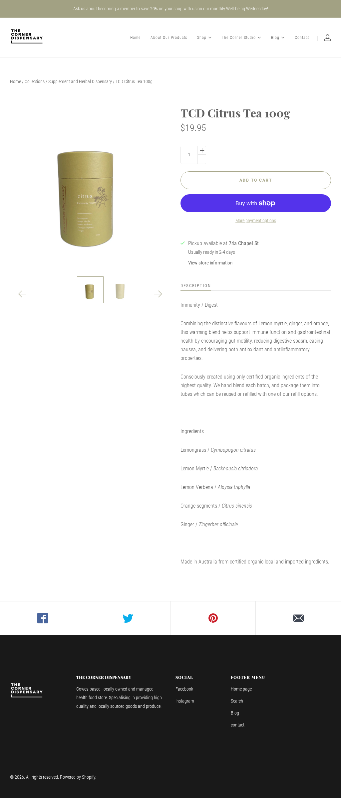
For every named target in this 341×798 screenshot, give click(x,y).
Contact (302, 37)
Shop (201, 37)
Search (237, 701)
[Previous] (22, 294)
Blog (275, 37)
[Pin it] (213, 618)
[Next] (158, 294)
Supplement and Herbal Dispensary (80, 81)
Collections (35, 81)
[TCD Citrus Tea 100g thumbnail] (90, 289)
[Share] (42, 618)
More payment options (255, 220)
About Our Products (169, 37)
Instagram (184, 701)
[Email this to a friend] (298, 618)
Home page (241, 689)
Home (135, 37)
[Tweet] (127, 618)
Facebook (184, 689)
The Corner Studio (239, 37)
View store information (210, 263)
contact (237, 724)
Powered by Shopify (77, 777)
